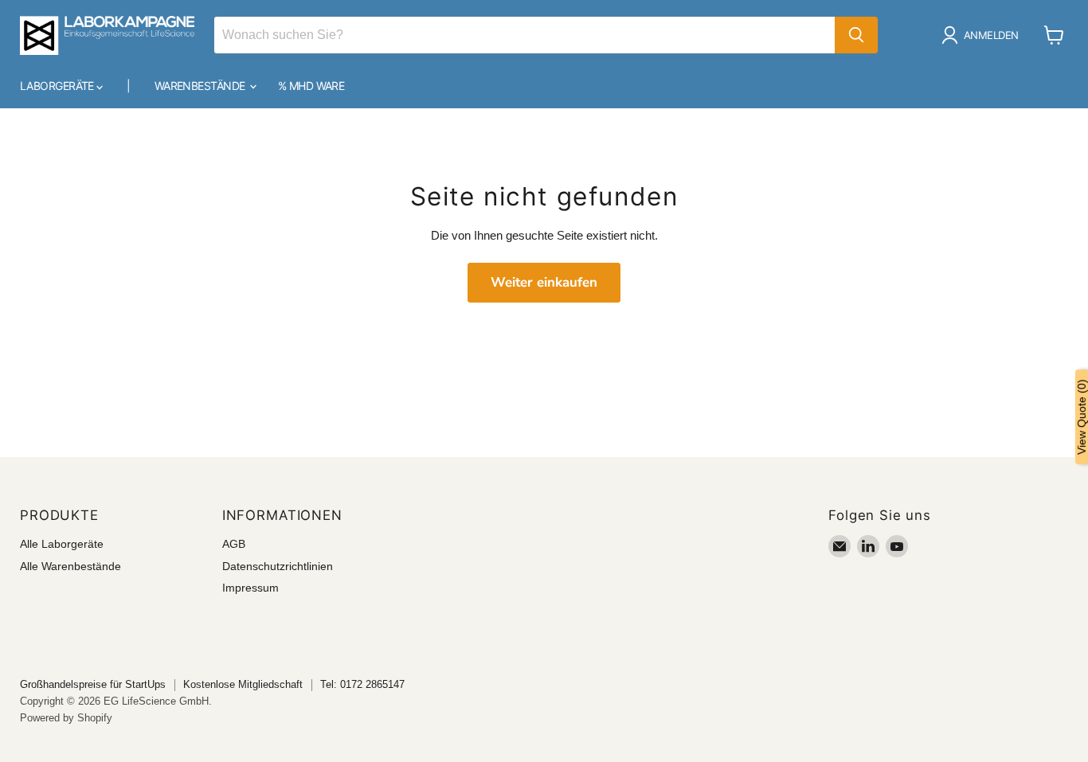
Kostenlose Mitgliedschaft (243, 684)
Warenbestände (201, 85)
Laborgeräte (58, 85)
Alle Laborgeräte (62, 543)
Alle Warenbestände (70, 566)
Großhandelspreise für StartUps (93, 684)
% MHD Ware (311, 85)
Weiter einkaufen (544, 282)
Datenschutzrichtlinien (277, 566)
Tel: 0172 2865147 (362, 684)
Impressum (250, 587)
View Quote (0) (1081, 417)
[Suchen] (856, 35)
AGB (233, 543)
